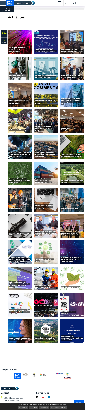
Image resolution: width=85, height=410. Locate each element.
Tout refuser (33, 407)
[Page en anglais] (74, 3)
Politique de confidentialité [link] (58, 407)
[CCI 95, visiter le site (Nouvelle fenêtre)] (59, 374)
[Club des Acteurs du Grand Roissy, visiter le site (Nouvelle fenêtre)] (34, 375)
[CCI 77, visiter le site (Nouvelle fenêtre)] (51, 374)
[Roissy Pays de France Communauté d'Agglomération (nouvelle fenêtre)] (27, 9)
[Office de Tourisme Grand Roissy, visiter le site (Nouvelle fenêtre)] (67, 376)
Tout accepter (23, 407)
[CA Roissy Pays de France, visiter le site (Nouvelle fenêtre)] (17, 376)
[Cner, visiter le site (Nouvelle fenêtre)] (25, 375)
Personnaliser (44, 407)
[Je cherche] (66, 3)
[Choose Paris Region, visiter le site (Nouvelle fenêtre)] (42, 374)
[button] (17, 49)
